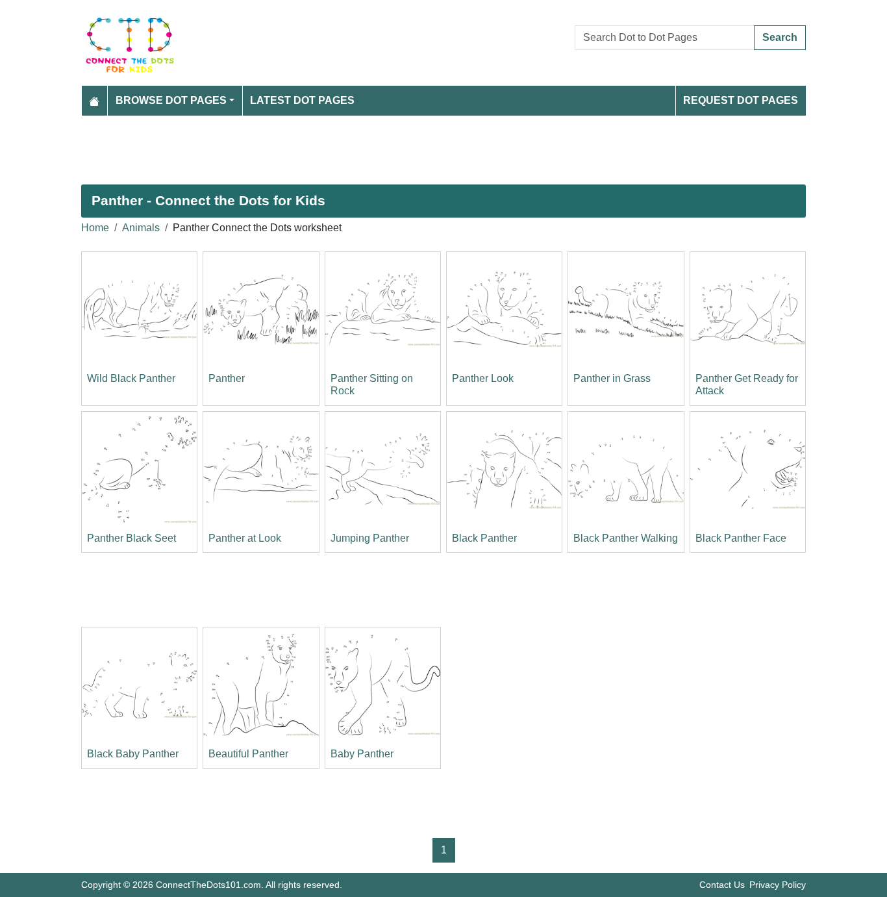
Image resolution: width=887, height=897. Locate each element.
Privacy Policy (777, 884)
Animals (141, 227)
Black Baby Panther (133, 753)
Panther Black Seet (131, 538)
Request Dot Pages (740, 100)
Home (95, 227)
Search (779, 37)
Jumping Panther (370, 538)
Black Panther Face (740, 538)
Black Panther (484, 538)
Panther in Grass (612, 378)
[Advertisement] (443, 150)
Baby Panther (362, 753)
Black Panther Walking (625, 538)
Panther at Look (244, 538)
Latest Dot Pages (302, 100)
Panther (226, 378)
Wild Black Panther (131, 378)
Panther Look (483, 378)
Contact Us (722, 884)
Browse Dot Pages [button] (171, 100)
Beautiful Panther (248, 753)
